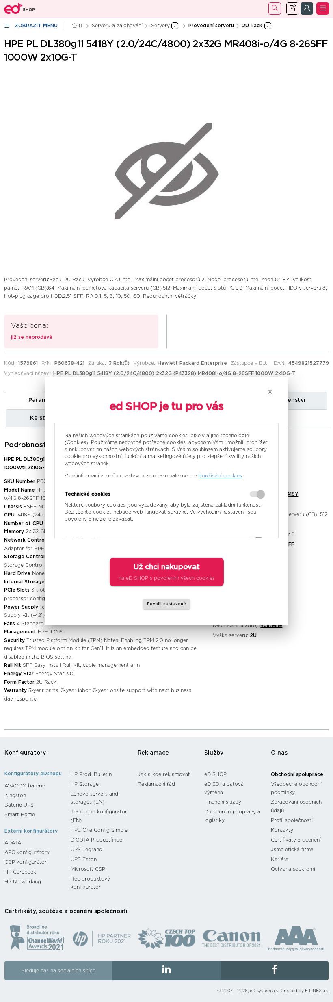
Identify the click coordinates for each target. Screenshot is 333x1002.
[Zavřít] (270, 391)
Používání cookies (220, 475)
